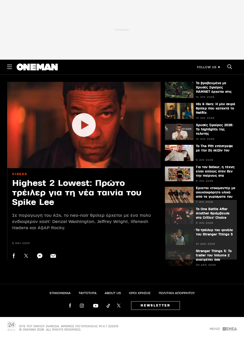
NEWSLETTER (155, 305)
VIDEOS (19, 174)
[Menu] (9, 67)
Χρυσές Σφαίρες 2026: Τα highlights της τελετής (214, 129)
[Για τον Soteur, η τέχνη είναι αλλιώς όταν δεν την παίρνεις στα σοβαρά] (179, 174)
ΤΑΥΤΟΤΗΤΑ (88, 293)
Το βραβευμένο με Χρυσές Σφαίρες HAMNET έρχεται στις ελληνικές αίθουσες (214, 90)
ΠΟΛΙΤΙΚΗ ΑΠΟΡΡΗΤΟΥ (177, 293)
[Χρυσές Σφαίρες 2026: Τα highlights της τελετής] (179, 132)
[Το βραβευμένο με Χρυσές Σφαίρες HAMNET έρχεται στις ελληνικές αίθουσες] (179, 90)
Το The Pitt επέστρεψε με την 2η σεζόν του (214, 148)
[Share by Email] (53, 256)
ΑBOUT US (113, 293)
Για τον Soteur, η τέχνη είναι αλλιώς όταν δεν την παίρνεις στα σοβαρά (215, 174)
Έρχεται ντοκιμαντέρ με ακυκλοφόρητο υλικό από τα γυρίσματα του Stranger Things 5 (215, 195)
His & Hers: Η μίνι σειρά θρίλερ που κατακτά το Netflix (215, 108)
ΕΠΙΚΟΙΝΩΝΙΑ (60, 293)
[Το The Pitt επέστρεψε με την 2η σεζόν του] (179, 153)
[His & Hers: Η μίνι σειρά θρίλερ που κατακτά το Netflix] (179, 111)
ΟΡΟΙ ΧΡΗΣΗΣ (140, 293)
